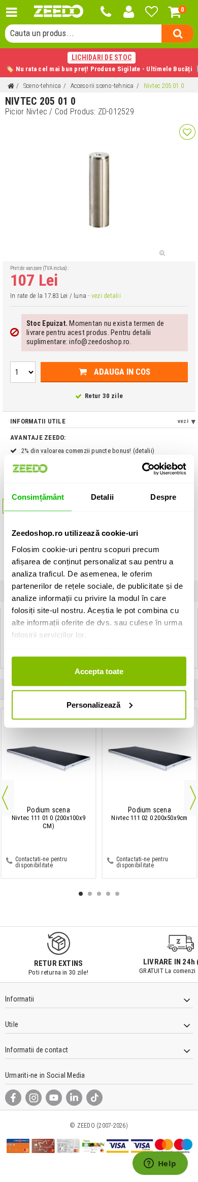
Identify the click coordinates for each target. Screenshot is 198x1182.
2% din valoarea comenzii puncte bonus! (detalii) (88, 450)
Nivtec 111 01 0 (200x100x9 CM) (48, 818)
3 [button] (99, 894)
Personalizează (93, 704)
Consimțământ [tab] (38, 497)
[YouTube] (54, 1097)
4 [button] (108, 894)
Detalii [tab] (102, 497)
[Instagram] (33, 1097)
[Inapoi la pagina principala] (11, 86)
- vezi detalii (104, 295)
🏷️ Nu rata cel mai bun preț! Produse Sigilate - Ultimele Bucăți (99, 63)
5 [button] (117, 894)
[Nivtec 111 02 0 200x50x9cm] (149, 758)
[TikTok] (94, 1097)
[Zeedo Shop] (58, 11)
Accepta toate (99, 671)
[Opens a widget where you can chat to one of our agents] (160, 1164)
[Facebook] (13, 1097)
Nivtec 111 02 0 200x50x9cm (149, 814)
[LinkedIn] (74, 1097)
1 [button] (81, 894)
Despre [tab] (163, 497)
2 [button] (90, 894)
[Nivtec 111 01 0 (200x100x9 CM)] (48, 758)
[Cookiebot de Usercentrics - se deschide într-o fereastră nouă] (142, 468)
